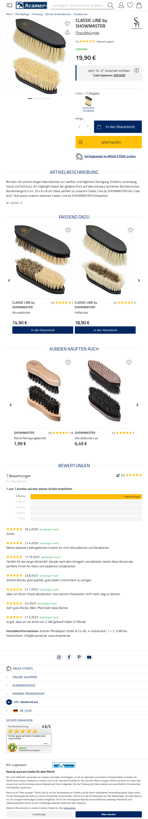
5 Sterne (20, 496)
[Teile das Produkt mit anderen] (67, 32)
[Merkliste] (130, 4)
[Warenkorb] (139, 4)
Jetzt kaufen (111, 142)
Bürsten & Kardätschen (58, 14)
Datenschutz (70, 808)
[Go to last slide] (9, 280)
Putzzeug (37, 14)
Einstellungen (39, 814)
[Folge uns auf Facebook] (69, 657)
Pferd (9, 14)
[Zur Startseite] (31, 5)
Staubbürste (80, 14)
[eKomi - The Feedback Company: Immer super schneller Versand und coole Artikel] (28, 738)
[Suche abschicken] (111, 5)
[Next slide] (139, 104)
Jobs (23, 701)
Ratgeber (94, 93)
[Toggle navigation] (9, 5)
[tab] (30, 98)
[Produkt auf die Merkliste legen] (67, 23)
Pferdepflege (22, 14)
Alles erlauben (109, 814)
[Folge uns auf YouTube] (89, 657)
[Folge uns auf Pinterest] (79, 657)
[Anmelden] (121, 4)
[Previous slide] (79, 104)
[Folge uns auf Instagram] (59, 657)
